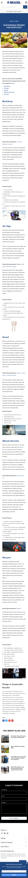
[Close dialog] (27, 863)
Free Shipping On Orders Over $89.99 (14, 11)
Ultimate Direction (9, 92)
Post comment (14, 818)
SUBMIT (14, 875)
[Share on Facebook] (3, 720)
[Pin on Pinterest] (12, 720)
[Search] (25, 7)
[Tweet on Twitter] (6, 720)
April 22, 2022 (14, 21)
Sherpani (6, 557)
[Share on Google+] (9, 720)
